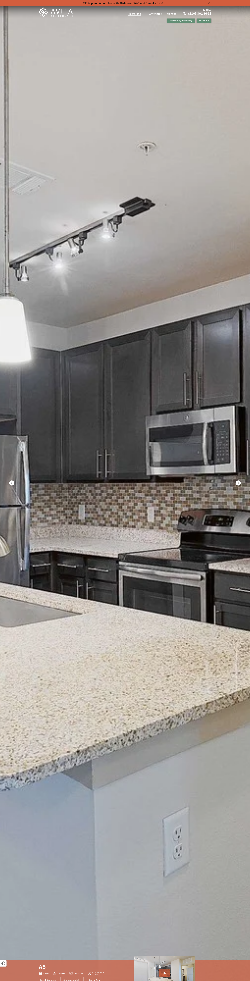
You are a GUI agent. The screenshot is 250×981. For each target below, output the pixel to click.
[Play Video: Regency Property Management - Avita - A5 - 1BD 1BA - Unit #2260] (164, 973)
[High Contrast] (3, 963)
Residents (204, 20)
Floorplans (135, 13)
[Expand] (239, 955)
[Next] (238, 483)
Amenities (155, 13)
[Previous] (11, 483)
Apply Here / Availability (181, 20)
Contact (172, 13)
